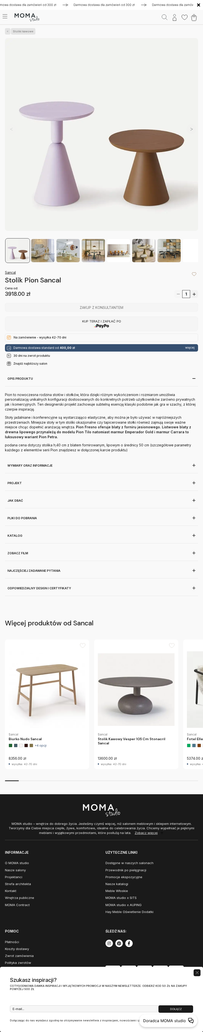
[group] (47, 704)
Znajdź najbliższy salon (30, 363)
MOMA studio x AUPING (123, 905)
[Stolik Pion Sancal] (101, 138)
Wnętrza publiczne (19, 898)
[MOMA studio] (27, 17)
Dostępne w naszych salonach (129, 863)
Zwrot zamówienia (19, 956)
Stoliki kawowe (23, 31)
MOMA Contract (17, 905)
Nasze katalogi (116, 884)
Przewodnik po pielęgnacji (125, 870)
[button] (191, 129)
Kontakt (10, 891)
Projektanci (13, 877)
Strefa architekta (18, 884)
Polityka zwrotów (18, 963)
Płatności (12, 942)
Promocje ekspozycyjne (123, 877)
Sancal (10, 272)
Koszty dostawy (17, 949)
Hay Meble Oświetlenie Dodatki (129, 912)
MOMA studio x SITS (121, 898)
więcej (190, 347)
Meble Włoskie (116, 891)
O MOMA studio (17, 863)
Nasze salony (15, 870)
